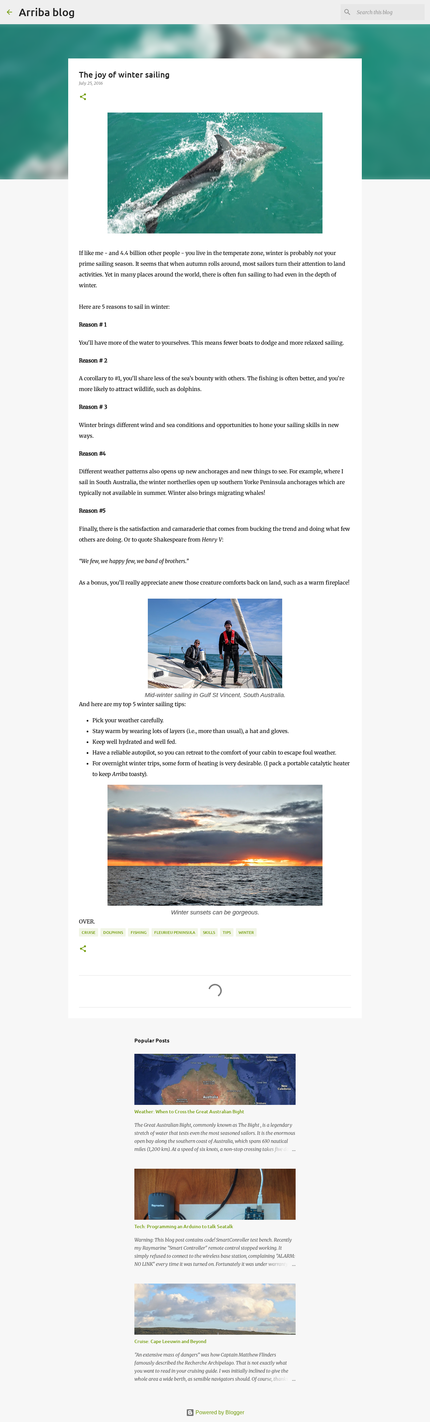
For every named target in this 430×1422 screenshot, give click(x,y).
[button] (83, 97)
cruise (88, 932)
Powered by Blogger (219, 1412)
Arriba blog (47, 11)
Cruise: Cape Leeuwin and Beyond (170, 1341)
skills (209, 932)
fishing (138, 932)
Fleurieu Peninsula (174, 932)
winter (246, 932)
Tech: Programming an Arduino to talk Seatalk (183, 1226)
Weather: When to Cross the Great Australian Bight (189, 1111)
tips (227, 932)
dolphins (113, 932)
